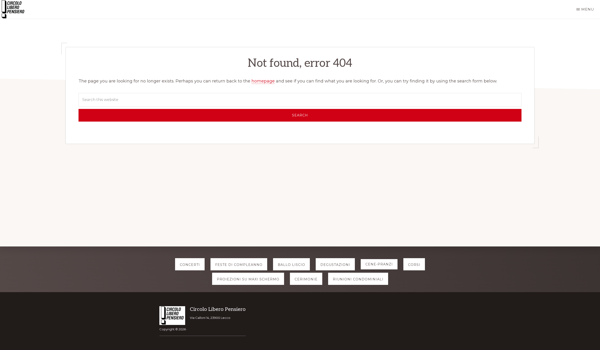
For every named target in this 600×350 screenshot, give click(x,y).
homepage (263, 81)
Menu (587, 9)
